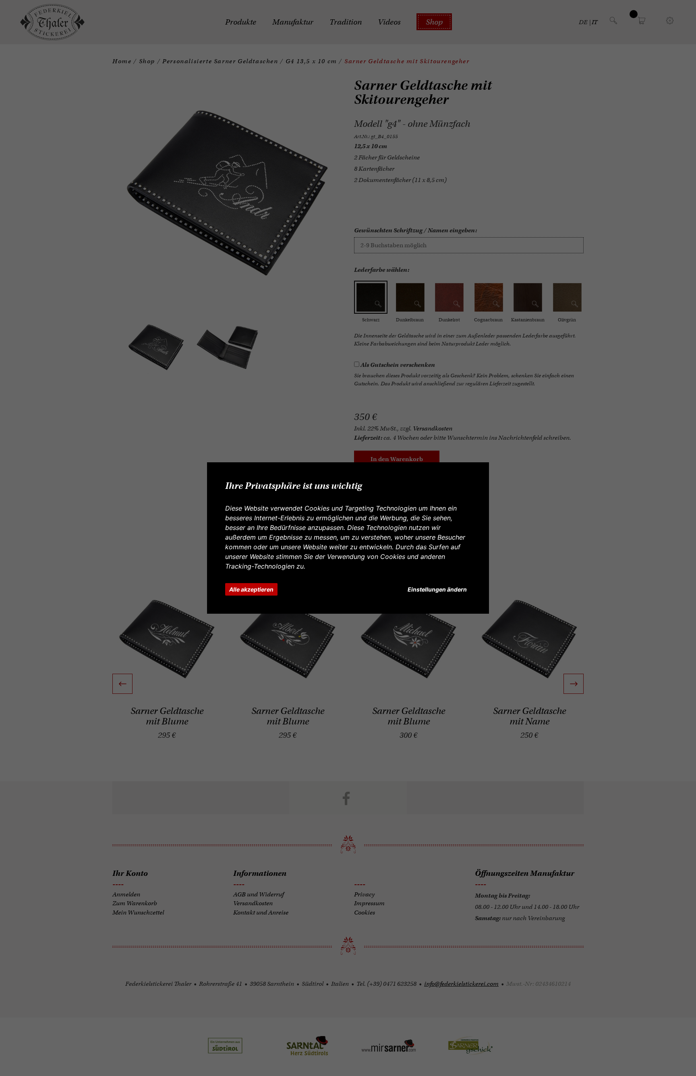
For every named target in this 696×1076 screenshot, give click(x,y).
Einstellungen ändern (437, 589)
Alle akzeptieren (251, 589)
